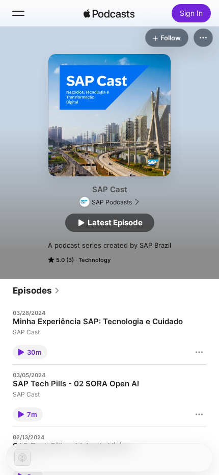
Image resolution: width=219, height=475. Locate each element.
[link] (36, 290)
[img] (109, 13)
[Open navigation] (18, 13)
